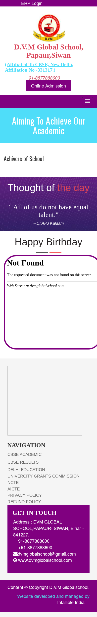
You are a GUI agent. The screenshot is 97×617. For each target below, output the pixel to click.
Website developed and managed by (53, 599)
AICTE (13, 489)
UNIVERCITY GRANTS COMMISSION (43, 476)
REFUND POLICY (24, 501)
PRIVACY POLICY (24, 495)
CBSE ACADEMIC (24, 454)
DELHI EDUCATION (26, 469)
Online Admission (48, 85)
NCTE (13, 482)
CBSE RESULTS (23, 462)
